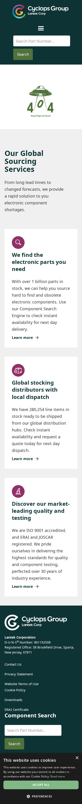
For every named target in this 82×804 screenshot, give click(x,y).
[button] (41, 28)
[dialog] (41, 778)
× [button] (77, 758)
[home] (41, 11)
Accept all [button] (41, 785)
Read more (57, 776)
